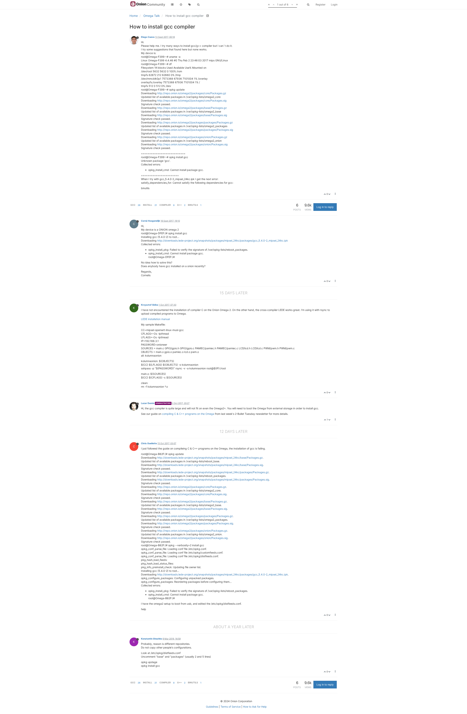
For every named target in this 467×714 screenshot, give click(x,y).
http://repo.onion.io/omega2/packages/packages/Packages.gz (195, 122)
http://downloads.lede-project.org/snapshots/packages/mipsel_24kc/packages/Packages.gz (213, 472)
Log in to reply (325, 206)
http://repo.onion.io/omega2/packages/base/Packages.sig (192, 115)
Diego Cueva (148, 37)
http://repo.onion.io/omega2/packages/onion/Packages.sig (192, 144)
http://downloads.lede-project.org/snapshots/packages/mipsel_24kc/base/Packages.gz (210, 457)
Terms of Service (231, 706)
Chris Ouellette (149, 443)
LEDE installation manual (155, 319)
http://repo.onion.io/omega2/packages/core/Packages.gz (191, 93)
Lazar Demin (147, 403)
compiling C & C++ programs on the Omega (188, 413)
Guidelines (212, 706)
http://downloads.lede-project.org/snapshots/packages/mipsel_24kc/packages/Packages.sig (213, 479)
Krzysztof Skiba (149, 304)
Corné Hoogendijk (150, 220)
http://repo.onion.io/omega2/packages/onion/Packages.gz (192, 137)
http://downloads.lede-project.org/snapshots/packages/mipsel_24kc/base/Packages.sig (210, 464)
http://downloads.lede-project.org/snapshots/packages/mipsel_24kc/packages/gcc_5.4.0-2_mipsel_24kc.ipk (222, 240)
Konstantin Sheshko (151, 638)
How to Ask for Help (255, 706)
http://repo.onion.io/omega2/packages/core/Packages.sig (192, 100)
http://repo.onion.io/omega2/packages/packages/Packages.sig (195, 129)
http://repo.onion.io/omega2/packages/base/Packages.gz (192, 107)
